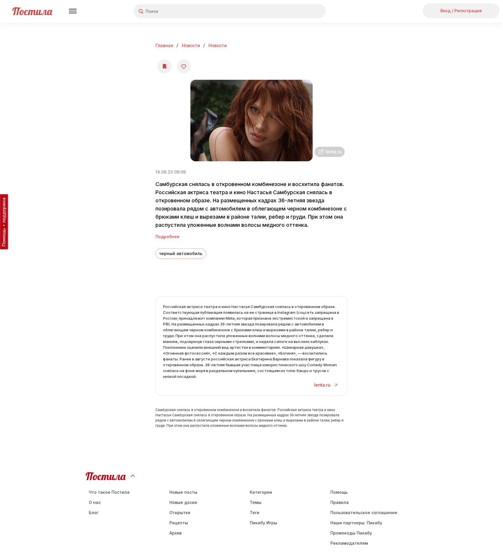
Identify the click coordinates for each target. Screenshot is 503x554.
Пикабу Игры (263, 522)
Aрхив (175, 532)
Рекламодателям (349, 543)
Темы (255, 502)
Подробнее (167, 236)
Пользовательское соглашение (363, 512)
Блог (93, 512)
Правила (339, 502)
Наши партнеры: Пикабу (356, 522)
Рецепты (178, 522)
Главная (164, 45)
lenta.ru (323, 385)
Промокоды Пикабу (351, 532)
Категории (261, 492)
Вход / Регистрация (461, 10)
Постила (32, 11)
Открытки (179, 512)
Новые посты (183, 492)
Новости (191, 45)
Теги (254, 512)
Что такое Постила (109, 492)
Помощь (339, 492)
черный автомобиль (180, 253)
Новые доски (183, 502)
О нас (95, 502)
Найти (299, 11)
